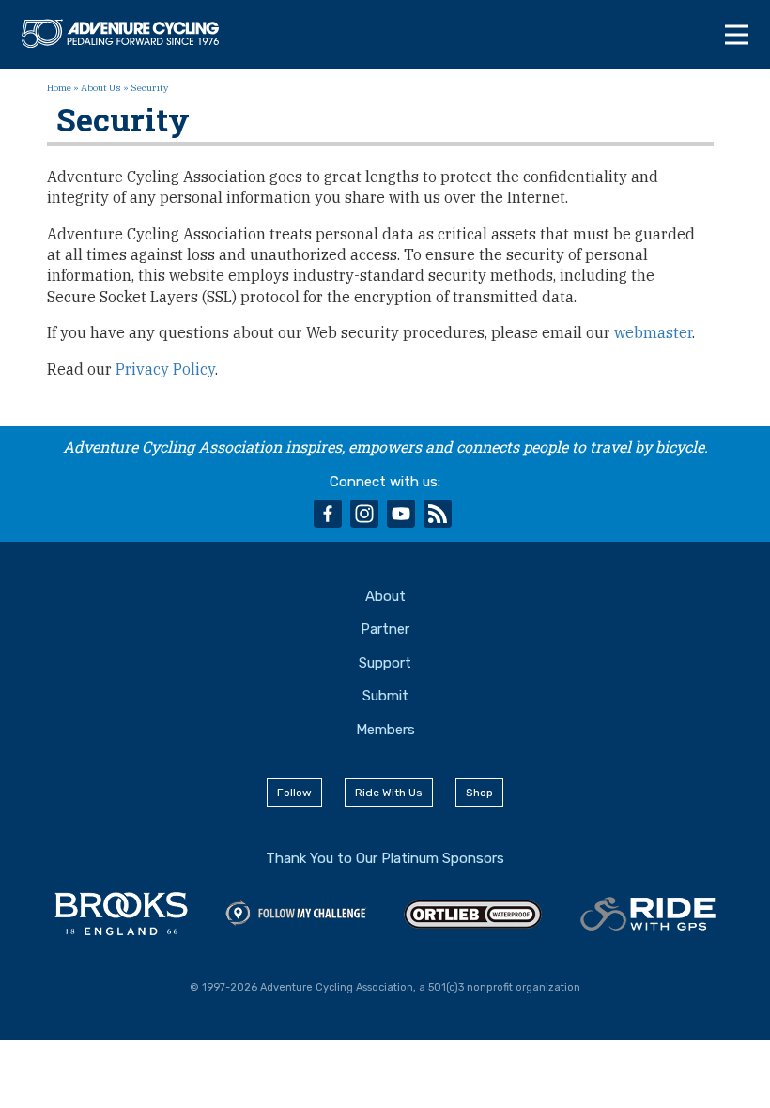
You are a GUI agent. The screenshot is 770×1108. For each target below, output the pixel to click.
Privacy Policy (165, 369)
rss (438, 514)
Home (59, 88)
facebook (328, 514)
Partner (385, 629)
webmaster (653, 332)
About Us (101, 88)
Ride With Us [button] (389, 792)
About (385, 596)
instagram (364, 514)
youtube (401, 514)
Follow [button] (294, 792)
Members (385, 729)
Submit (385, 695)
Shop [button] (479, 792)
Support (385, 662)
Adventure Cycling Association (130, 33)
